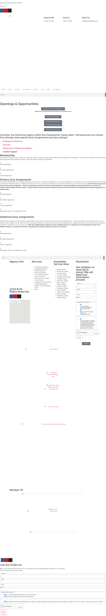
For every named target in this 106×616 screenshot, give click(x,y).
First (78, 289)
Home (3, 89)
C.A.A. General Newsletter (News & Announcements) (86, 307)
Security (6, 145)
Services (17, 89)
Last (78, 294)
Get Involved (26, 89)
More (48, 89)
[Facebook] (2, 10)
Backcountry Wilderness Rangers (17, 148)
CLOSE (3, 614)
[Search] (105, 95)
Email (78, 297)
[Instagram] (10, 10)
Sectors (35, 89)
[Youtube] (6, 10)
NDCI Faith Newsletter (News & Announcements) (86, 313)
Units (42, 89)
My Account (56, 89)
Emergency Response (12, 141)
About (10, 89)
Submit (79, 337)
